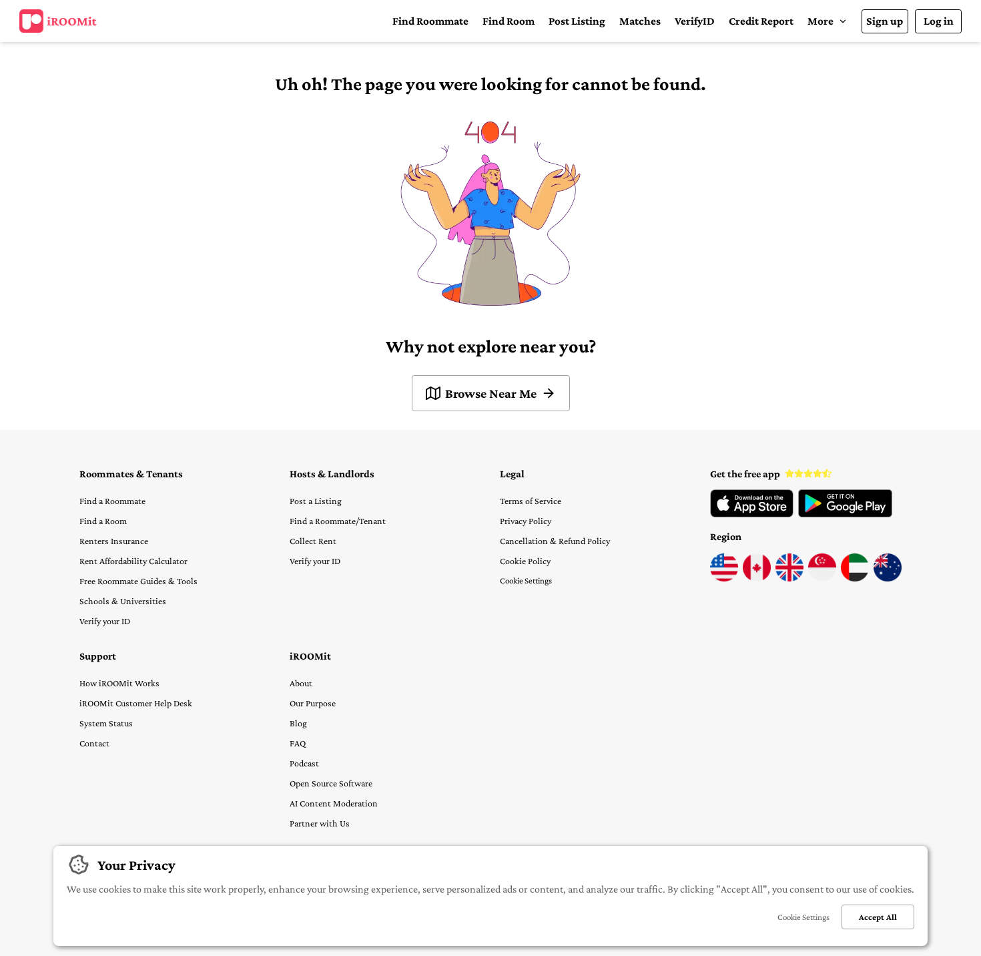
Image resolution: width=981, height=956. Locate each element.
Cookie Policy (525, 560)
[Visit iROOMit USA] (724, 578)
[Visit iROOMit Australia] (888, 578)
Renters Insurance (113, 540)
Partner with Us (320, 823)
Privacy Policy (525, 520)
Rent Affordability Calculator (133, 560)
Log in (939, 21)
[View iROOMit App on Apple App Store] (751, 514)
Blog (298, 723)
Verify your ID (104, 621)
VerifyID (695, 21)
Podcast (304, 763)
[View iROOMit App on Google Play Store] (845, 514)
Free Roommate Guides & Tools (138, 580)
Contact (94, 743)
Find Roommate (430, 21)
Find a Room (103, 520)
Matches (640, 21)
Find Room (508, 21)
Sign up (884, 21)
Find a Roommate (112, 500)
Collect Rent (313, 540)
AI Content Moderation (334, 803)
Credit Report (761, 21)
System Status (106, 723)
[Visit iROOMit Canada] (757, 578)
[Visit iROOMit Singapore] (822, 578)
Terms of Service (530, 500)
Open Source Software (331, 783)
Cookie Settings (526, 580)
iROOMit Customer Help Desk (135, 703)
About (301, 683)
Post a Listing (316, 500)
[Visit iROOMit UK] (789, 578)
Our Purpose (313, 703)
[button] (827, 21)
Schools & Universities (122, 600)
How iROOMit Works (119, 683)
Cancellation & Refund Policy (555, 540)
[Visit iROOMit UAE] (855, 578)
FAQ (298, 743)
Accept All (878, 917)
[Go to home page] (58, 21)
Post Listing (577, 21)
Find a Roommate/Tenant (338, 520)
